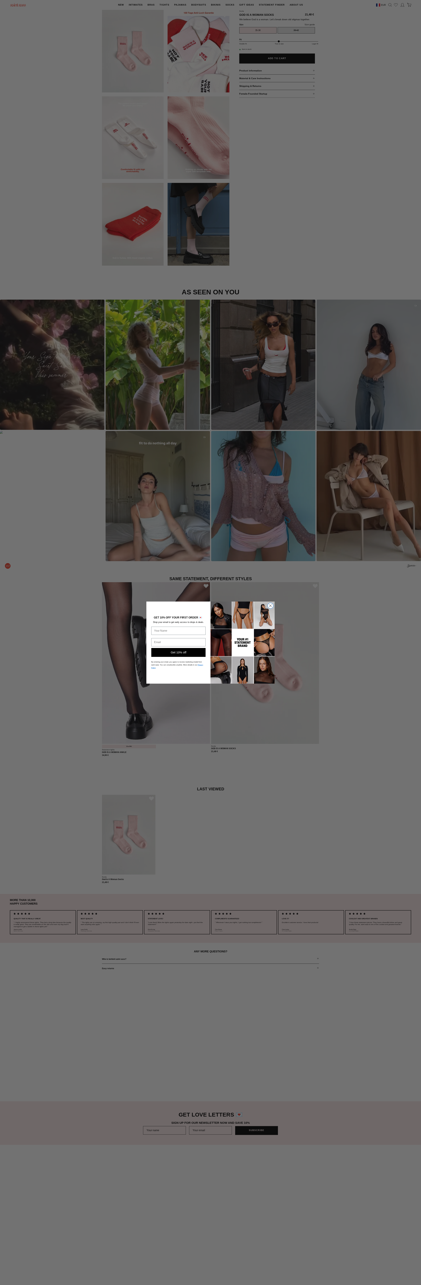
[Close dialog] (270, 606)
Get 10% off (178, 652)
